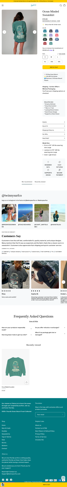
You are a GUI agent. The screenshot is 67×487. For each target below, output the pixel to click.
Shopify (40, 481)
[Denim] (50, 31)
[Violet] (50, 35)
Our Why (45, 134)
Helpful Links (39, 421)
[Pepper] (50, 39)
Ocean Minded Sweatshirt (8, 387)
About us (38, 425)
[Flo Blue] (56, 31)
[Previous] (4, 32)
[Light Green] (44, 35)
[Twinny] (33, 5)
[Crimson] (44, 43)
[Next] (34, 32)
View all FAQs (33, 321)
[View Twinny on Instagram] (3, 479)
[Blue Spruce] (44, 39)
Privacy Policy (39, 434)
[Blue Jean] (56, 39)
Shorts (4, 442)
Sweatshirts (6, 434)
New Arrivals (6, 428)
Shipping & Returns (48, 130)
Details (44, 122)
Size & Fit (45, 126)
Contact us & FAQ (41, 428)
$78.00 (3, 390)
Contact (4, 448)
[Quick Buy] (26, 382)
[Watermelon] (56, 35)
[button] (60, 5)
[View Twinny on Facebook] (11, 479)
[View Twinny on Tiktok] (7, 479)
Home (3, 425)
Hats (3, 440)
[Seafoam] (50, 43)
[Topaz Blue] (44, 31)
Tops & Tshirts (6, 437)
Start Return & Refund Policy (44, 431)
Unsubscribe (39, 440)
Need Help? (45, 138)
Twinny (30, 481)
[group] (33, 1)
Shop (3, 421)
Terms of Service (40, 437)
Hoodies (4, 431)
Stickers (4, 445)
